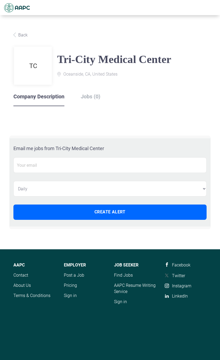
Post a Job (74, 275)
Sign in (70, 295)
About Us (22, 285)
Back (22, 35)
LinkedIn (180, 296)
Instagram (181, 285)
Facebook (181, 265)
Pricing (70, 285)
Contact (20, 275)
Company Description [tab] (38, 96)
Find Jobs (123, 275)
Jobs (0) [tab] (90, 96)
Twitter (178, 275)
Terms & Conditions (31, 295)
